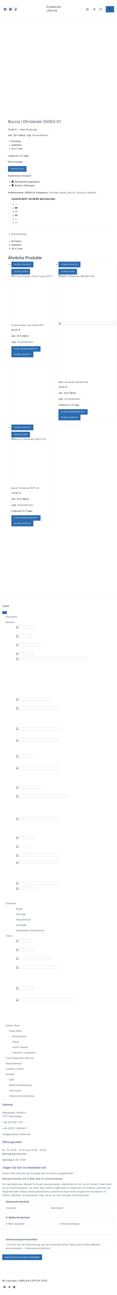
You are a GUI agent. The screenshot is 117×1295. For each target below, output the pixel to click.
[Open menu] (87, 9)
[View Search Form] (100, 9)
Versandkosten (40, 135)
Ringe (19, 908)
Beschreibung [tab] (18, 234)
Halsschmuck (23, 919)
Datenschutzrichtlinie (37, 1248)
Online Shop (13, 1025)
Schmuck (81, 192)
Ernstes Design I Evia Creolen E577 (27, 325)
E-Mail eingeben (15, 1223)
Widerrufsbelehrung (20, 1085)
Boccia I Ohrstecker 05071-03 (25, 488)
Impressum (15, 1090)
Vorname (11, 1207)
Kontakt (10, 1074)
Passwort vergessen (24, 1052)
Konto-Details (20, 1047)
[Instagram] (10, 9)
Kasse (16, 1041)
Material (91, 192)
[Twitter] (9, 1287)
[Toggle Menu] (4, 612)
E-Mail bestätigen (69, 1223)
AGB (11, 1079)
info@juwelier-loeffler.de (16, 1134)
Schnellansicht (22, 264)
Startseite (11, 616)
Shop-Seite (15, 1030)
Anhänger (21, 925)
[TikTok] (15, 9)
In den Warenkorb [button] (24, 349)
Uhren (9, 935)
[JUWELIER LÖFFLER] (58, 9)
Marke (63, 192)
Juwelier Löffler (15, 1068)
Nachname (57, 1207)
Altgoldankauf (14, 1063)
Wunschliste (19, 1036)
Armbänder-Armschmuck (30, 930)
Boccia (71, 192)
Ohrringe (53, 192)
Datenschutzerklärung (21, 1095)
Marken (10, 622)
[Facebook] (5, 9)
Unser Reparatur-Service (20, 1058)
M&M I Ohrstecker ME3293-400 (73, 382)
